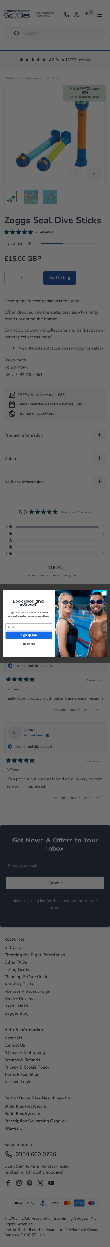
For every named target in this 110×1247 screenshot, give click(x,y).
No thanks (29, 644)
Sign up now (29, 635)
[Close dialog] (104, 593)
